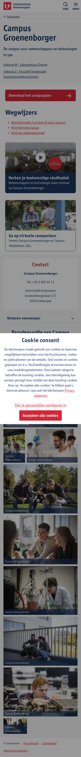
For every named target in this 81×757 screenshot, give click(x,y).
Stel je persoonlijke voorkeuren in (40, 405)
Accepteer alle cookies (40, 415)
